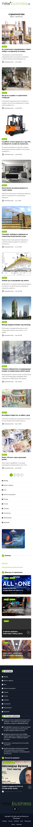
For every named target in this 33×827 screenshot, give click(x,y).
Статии (6, 504)
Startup (6, 480)
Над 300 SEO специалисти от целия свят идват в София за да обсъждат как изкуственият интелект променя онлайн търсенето (17, 728)
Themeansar (16, 818)
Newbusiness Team (9, 62)
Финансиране (8, 517)
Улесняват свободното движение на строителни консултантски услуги (15, 235)
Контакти (19, 824)
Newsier (24, 816)
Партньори (28, 821)
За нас (13, 824)
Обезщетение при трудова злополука (12, 567)
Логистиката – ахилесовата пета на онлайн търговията (12, 654)
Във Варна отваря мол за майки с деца (16, 415)
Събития (6, 508)
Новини (4, 46)
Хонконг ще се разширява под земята (15, 280)
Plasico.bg (5, 563)
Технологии (7, 513)
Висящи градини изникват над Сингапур (16, 325)
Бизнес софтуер (8, 485)
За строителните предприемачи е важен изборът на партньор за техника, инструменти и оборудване (16, 51)
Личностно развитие (10, 494)
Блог (5, 490)
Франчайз (6, 522)
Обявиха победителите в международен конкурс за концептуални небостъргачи (16, 370)
